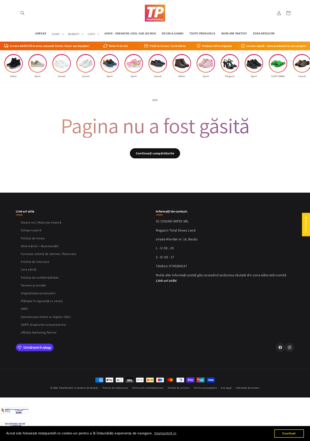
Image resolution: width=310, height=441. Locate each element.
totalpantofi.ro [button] (165, 433)
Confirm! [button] (289, 433)
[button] (22, 13)
